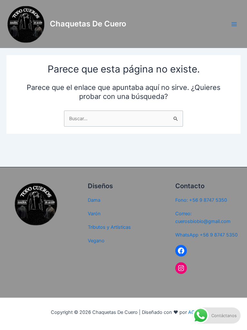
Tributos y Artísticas (109, 227)
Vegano (96, 241)
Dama (94, 200)
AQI (192, 312)
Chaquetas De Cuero (88, 23)
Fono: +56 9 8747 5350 (201, 200)
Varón (94, 214)
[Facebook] (181, 251)
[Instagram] (181, 268)
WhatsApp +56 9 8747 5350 (206, 235)
